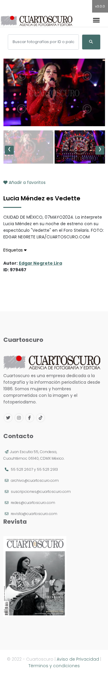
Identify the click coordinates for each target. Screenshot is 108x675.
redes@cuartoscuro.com (33, 502)
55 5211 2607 (22, 469)
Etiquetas (13, 250)
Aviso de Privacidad (78, 659)
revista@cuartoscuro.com (34, 513)
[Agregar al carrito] (54, 108)
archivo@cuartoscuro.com (35, 480)
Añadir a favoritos (27, 182)
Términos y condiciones (54, 666)
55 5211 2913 (47, 469)
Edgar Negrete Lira (40, 263)
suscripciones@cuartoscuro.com (41, 491)
